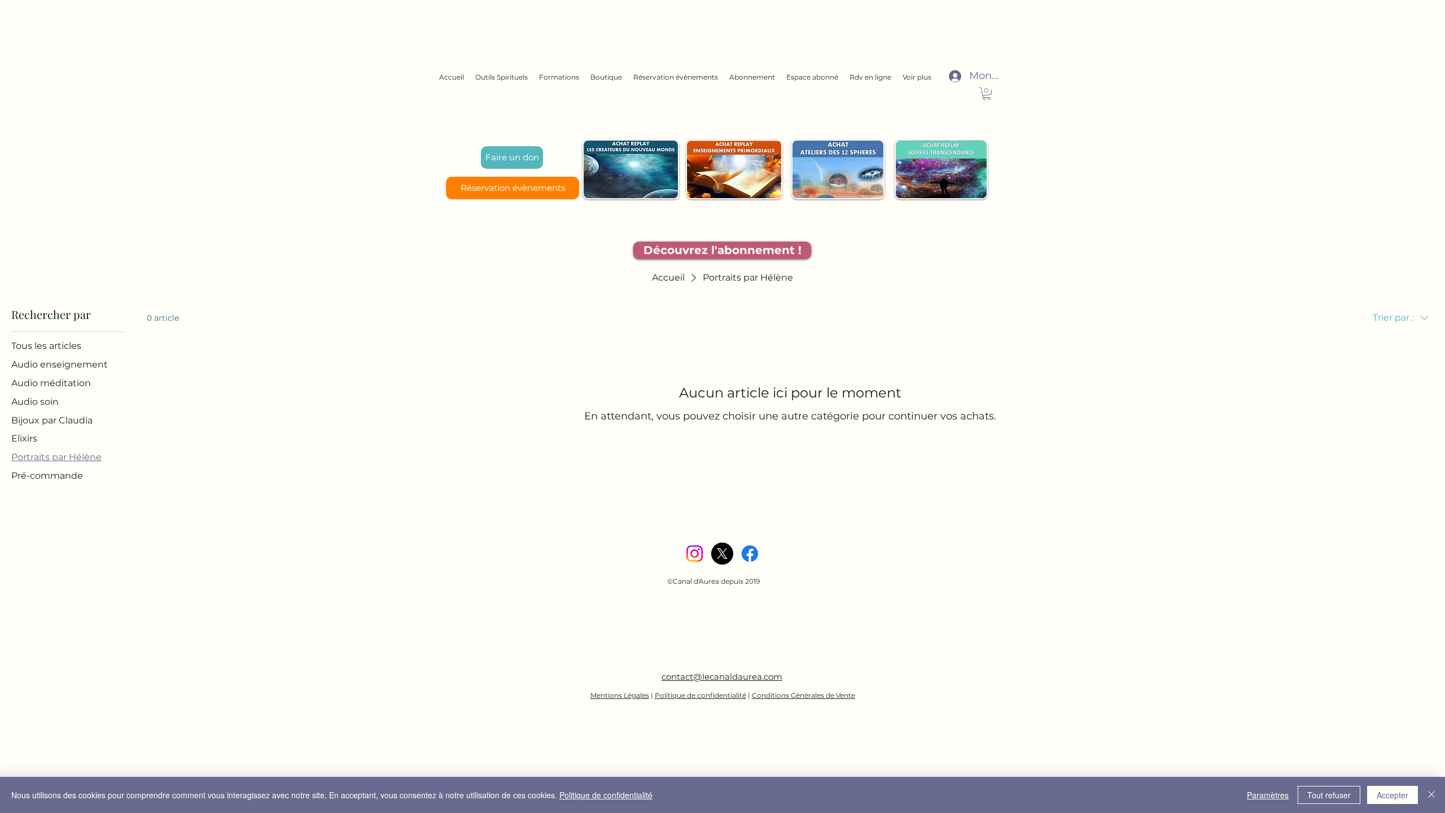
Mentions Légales (619, 695)
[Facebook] (750, 554)
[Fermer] (1431, 795)
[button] (986, 94)
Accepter (1392, 795)
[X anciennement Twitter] (722, 554)
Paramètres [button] (1268, 795)
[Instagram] (695, 554)
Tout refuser (1329, 795)
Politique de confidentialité (700, 695)
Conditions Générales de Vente (803, 695)
